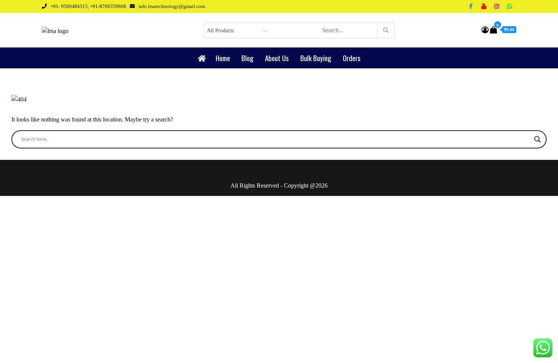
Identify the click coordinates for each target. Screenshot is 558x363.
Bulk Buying (315, 57)
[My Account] (485, 30)
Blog (247, 57)
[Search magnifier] (537, 139)
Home (223, 57)
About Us (277, 57)
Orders (352, 57)
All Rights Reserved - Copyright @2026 (279, 185)
